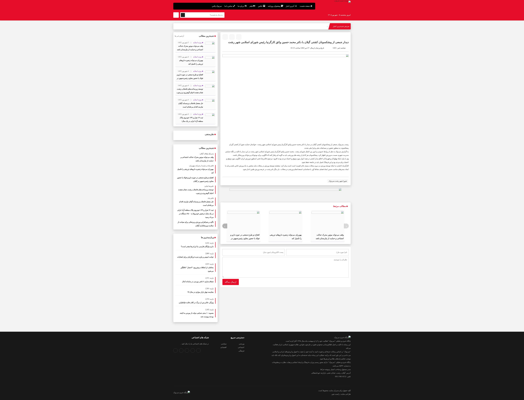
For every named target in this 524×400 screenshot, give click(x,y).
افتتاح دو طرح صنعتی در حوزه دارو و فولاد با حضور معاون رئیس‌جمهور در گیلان (245, 238)
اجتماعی (241, 347)
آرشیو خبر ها (179, 36)
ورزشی (241, 344)
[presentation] (346, 226)
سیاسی (224, 344)
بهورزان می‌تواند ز (321, 26)
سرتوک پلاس (217, 6)
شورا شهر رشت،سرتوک (338, 181)
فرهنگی (241, 351)
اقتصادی (223, 347)
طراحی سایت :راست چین (341, 394)
